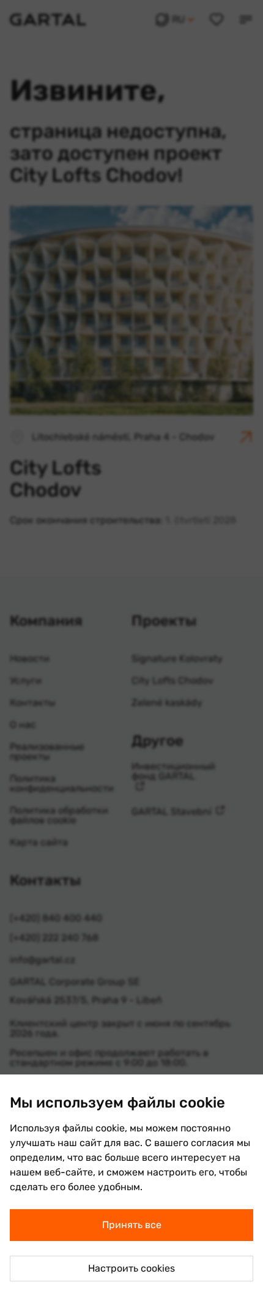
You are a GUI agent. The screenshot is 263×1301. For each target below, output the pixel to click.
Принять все (131, 1225)
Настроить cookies (131, 1268)
